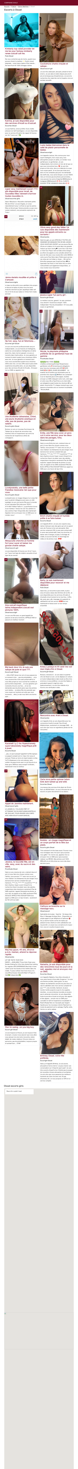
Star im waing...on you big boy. (19, 1027)
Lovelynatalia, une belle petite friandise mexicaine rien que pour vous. (20, 490)
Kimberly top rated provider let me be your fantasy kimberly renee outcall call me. (19, 51)
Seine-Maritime (23, 6)
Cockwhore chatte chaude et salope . (54, 65)
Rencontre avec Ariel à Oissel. (54, 715)
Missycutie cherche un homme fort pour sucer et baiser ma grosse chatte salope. (19, 543)
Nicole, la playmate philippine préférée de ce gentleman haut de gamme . (56, 353)
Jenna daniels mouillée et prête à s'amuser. (20, 278)
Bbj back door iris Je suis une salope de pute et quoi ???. (19, 668)
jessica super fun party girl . (53, 295)
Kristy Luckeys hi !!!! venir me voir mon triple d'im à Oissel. (56, 667)
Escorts (6, 6)
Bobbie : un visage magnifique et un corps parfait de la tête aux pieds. (55, 842)
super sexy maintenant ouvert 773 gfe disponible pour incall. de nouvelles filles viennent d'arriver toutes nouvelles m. (21, 192)
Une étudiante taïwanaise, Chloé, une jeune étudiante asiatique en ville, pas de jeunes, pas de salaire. (20, 420)
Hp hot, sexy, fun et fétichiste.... (20, 341)
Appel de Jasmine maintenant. (19, 803)
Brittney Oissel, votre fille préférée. (52, 1056)
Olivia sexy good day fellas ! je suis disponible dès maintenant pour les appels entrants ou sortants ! (54, 231)
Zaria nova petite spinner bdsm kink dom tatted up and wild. (55, 780)
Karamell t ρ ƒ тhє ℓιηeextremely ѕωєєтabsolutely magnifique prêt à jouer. (21, 745)
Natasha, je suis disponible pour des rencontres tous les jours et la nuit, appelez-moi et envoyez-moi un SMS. (56, 968)
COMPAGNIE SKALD (11, 3)
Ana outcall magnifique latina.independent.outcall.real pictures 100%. (19, 607)
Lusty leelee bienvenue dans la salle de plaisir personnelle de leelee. (54, 147)
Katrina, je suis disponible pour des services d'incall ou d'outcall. (20, 122)
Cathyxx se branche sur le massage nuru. (52, 907)
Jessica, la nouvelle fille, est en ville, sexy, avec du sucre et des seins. (20, 864)
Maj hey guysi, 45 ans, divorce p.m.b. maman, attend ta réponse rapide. (21, 952)
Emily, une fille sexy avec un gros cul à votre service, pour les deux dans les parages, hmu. (56, 435)
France (13, 6)
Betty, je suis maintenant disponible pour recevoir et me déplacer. (54, 582)
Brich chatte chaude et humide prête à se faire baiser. (55, 517)
